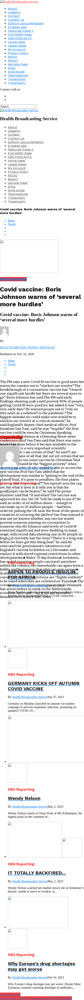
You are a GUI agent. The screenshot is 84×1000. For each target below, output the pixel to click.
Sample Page (18, 64)
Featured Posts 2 (20, 31)
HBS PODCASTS (20, 38)
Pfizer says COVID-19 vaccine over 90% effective (36, 998)
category (14, 12)
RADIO (12, 57)
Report (13, 60)
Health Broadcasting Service (29, 585)
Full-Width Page (20, 34)
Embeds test (17, 27)
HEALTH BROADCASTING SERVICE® (27, 347)
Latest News (17, 45)
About (12, 8)
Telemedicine (18, 75)
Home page (16, 42)
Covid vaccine (10, 994)
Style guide (16, 71)
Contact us (16, 20)
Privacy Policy (18, 53)
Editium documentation (26, 23)
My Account (17, 49)
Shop (11, 68)
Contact (14, 16)
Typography (16, 79)
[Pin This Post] (46, 231)
